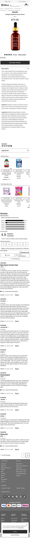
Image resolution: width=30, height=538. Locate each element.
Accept (15, 531)
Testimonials (19, 468)
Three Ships (14, 520)
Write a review (22, 55)
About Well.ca (19, 464)
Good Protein (14, 518)
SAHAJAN (15, 12)
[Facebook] (5, 496)
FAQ (2, 471)
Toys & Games (24, 522)
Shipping (3, 473)
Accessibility (4, 479)
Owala (2, 522)
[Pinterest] (12, 496)
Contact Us (3, 464)
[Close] (27, 524)
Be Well (18, 476)
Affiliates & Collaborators (22, 466)
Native (2, 518)
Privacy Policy (20, 527)
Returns (3, 475)
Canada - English (7, 488)
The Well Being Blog (21, 474)
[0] (25, 5)
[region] (15, 529)
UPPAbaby (13, 522)
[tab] (15, 68)
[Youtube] (20, 496)
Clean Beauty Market (24, 519)
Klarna (2, 477)
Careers (3, 481)
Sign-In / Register (22, 1)
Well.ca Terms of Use (21, 472)
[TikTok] (24, 496)
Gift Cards (3, 466)
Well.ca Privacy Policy (21, 470)
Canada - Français (20, 488)
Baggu (2, 520)
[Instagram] (8, 496)
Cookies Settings (15, 535)
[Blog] (16, 496)
